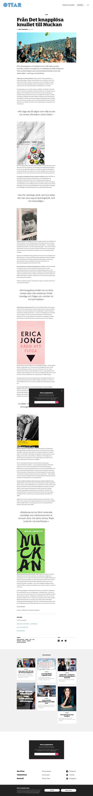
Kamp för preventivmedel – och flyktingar (27, 623)
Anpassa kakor (68, 790)
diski (30, 639)
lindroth (24, 640)
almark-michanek (20, 639)
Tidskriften (22, 775)
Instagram (72, 778)
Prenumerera (46, 771)
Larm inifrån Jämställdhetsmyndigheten (46, 702)
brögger (26, 639)
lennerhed (19, 640)
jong (33, 639)
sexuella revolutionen (21, 642)
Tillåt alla (52, 790)
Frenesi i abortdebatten (22, 627)
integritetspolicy (53, 750)
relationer (29, 640)
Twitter (71, 775)
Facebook (72, 771)
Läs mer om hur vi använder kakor (32, 792)
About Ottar (46, 778)
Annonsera (46, 775)
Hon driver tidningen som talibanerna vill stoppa (26, 696)
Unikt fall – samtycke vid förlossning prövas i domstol (67, 676)
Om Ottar (21, 771)
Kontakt (20, 778)
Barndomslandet (21, 630)
